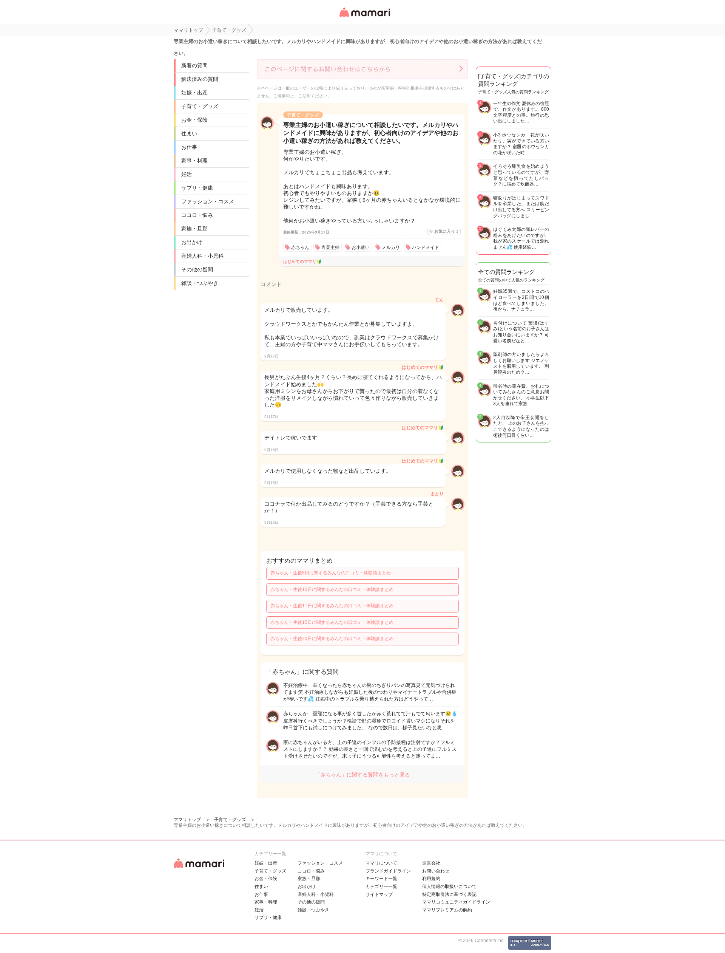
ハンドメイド (425, 247)
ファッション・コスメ (207, 201)
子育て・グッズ (199, 106)
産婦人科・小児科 (202, 256)
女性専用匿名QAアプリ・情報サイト (364, 17)
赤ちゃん (300, 247)
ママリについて (381, 863)
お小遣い (361, 247)
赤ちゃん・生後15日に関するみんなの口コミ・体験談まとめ (331, 622)
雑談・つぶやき (199, 283)
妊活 (186, 174)
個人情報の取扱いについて (449, 886)
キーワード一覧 (381, 878)
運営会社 (431, 863)
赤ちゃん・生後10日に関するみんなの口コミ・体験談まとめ (331, 589)
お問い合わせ (435, 871)
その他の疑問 (197, 269)
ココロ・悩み (197, 215)
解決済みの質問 (199, 79)
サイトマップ (379, 894)
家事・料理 (194, 161)
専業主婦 (330, 247)
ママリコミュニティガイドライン (456, 902)
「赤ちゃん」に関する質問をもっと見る (362, 775)
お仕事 (189, 147)
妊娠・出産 (194, 93)
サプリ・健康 (197, 188)
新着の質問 (194, 65)
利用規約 (431, 878)
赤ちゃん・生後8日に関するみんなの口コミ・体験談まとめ (330, 573)
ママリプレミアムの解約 (447, 910)
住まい (189, 133)
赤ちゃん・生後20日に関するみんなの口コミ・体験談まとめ (331, 638)
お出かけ (191, 242)
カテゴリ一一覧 (381, 886)
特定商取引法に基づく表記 (449, 894)
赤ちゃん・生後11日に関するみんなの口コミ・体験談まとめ (331, 605)
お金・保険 (194, 120)
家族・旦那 (194, 229)
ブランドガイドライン (388, 871)
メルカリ (391, 247)
